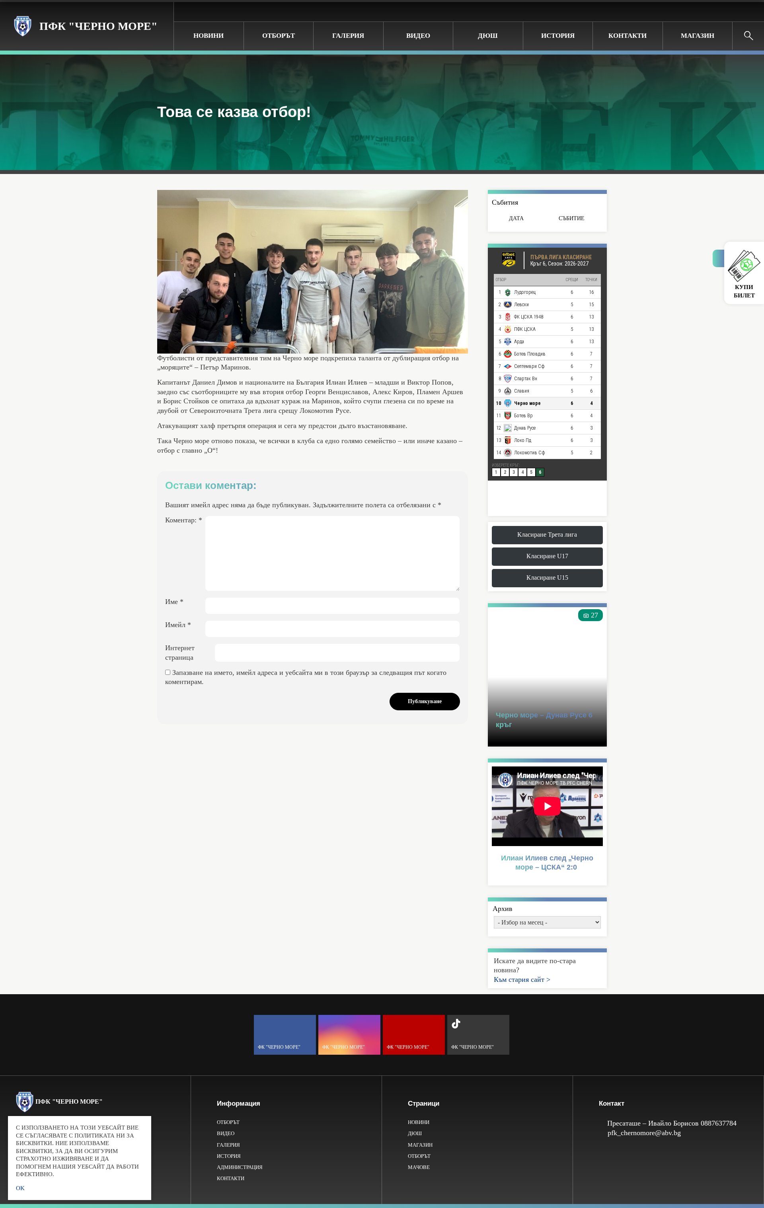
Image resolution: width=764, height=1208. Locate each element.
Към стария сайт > (522, 979)
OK (20, 1188)
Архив (503, 909)
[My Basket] (751, 11)
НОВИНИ (208, 35)
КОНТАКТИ (627, 35)
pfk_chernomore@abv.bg (644, 1133)
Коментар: (183, 520)
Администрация (240, 1167)
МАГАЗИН (697, 35)
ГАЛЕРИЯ (348, 35)
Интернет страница (180, 652)
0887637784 (719, 1123)
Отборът (278, 35)
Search (748, 35)
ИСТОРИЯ (558, 35)
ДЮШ (488, 35)
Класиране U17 (547, 556)
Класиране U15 (547, 577)
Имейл (178, 625)
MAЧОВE (419, 1167)
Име (174, 602)
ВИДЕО (418, 35)
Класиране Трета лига (547, 534)
